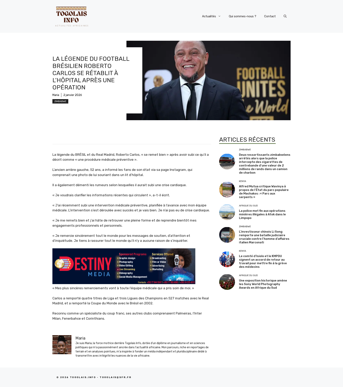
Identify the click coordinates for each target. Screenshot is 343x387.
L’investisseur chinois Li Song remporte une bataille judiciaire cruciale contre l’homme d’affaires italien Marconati (264, 237)
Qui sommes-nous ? (242, 16)
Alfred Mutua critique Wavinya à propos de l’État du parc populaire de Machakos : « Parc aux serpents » (264, 192)
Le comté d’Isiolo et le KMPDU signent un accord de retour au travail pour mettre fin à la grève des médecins (263, 261)
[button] (285, 16)
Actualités (209, 16)
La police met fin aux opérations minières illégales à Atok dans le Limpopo (262, 214)
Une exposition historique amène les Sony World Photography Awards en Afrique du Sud (263, 284)
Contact (270, 16)
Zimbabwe (60, 101)
